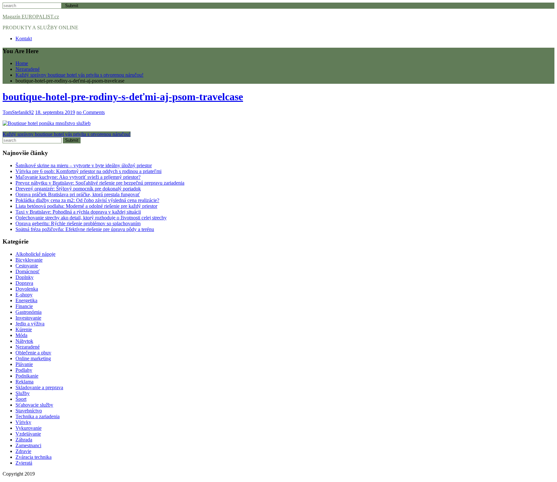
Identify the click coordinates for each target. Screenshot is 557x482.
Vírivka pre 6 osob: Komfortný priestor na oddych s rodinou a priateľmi (88, 171)
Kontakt (23, 38)
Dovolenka (26, 289)
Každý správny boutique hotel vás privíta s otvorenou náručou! (67, 134)
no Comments (90, 112)
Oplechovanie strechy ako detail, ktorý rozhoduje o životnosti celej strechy (91, 217)
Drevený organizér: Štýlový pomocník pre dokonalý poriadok (78, 188)
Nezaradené (27, 347)
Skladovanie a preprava (39, 387)
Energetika (26, 300)
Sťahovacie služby (34, 405)
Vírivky (23, 422)
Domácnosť (27, 271)
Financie (24, 306)
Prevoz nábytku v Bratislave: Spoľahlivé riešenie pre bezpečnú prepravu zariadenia (99, 183)
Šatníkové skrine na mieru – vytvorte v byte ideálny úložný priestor (83, 165)
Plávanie (24, 364)
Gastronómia (28, 312)
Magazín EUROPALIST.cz (31, 16)
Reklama (24, 381)
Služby (22, 393)
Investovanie (28, 318)
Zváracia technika (33, 457)
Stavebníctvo (28, 410)
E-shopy (24, 294)
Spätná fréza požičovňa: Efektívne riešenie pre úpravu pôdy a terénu (84, 229)
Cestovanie (26, 265)
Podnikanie (26, 376)
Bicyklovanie (29, 260)
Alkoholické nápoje (35, 254)
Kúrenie (23, 329)
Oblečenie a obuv (33, 352)
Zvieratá (23, 463)
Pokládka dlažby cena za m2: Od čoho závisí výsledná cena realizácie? (87, 200)
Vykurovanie (28, 428)
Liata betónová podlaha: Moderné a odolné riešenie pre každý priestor (86, 206)
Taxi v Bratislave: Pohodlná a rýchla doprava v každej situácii (78, 212)
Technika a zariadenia (37, 416)
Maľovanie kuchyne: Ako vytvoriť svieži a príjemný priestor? (78, 177)
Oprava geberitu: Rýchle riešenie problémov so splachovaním (78, 223)
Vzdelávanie (28, 434)
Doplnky (24, 277)
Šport (20, 399)
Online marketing (33, 358)
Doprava (24, 283)
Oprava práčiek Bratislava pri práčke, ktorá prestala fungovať (77, 194)
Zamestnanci (28, 445)
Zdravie (23, 451)
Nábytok (24, 341)
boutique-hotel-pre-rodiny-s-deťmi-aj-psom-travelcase (123, 96)
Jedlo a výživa (29, 323)
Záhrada (23, 439)
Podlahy (23, 370)
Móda (21, 335)
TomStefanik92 (18, 112)
